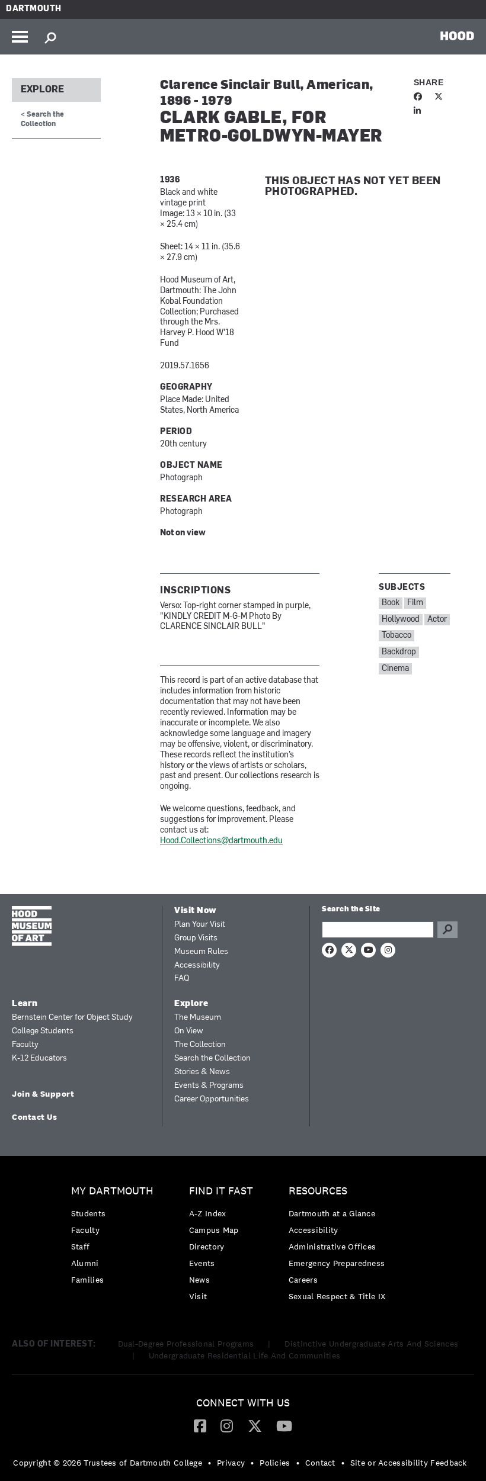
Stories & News (202, 1072)
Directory (207, 1246)
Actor (437, 619)
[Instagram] (226, 1425)
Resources (318, 1191)
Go (447, 929)
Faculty (25, 1044)
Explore (42, 90)
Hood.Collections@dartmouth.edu (221, 841)
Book (390, 603)
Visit (198, 1296)
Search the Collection (212, 1058)
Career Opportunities (211, 1099)
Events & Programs (209, 1085)
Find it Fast (221, 1191)
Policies (275, 1462)
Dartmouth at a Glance (332, 1213)
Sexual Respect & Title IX (337, 1296)
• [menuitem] (209, 1462)
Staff (80, 1246)
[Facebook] (200, 1425)
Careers (303, 1279)
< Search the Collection (42, 119)
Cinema (395, 668)
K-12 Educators (39, 1058)
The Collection (200, 1044)
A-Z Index (207, 1213)
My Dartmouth (112, 1191)
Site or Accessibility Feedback (408, 1462)
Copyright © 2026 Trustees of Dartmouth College (107, 1462)
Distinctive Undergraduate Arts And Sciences (371, 1343)
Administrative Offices (332, 1246)
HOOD (457, 35)
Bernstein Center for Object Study (72, 1017)
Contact (320, 1462)
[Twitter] (255, 1425)
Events (202, 1263)
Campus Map (214, 1230)
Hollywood (401, 619)
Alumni (85, 1263)
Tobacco (396, 635)
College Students (42, 1031)
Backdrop (399, 652)
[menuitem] (115, 1239)
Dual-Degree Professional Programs (186, 1343)
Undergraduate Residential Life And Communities (245, 1355)
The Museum (197, 1017)
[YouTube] (284, 1425)
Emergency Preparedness (337, 1263)
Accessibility (197, 965)
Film (415, 603)
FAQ (181, 978)
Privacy (231, 1462)
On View (188, 1031)
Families (87, 1279)
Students (88, 1213)
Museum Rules (201, 951)
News (199, 1279)
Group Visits (196, 938)
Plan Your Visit (199, 924)
